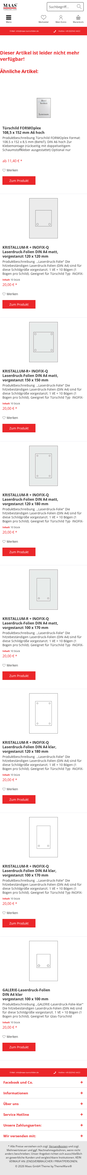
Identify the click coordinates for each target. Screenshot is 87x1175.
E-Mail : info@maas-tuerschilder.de (24, 31)
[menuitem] (78, 19)
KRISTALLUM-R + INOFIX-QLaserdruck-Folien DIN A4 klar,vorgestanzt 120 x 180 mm (29, 747)
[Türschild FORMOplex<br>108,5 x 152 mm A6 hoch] (43, 99)
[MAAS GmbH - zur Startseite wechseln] (21, 6)
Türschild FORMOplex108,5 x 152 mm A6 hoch (23, 130)
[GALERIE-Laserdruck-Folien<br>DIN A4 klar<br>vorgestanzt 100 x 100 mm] (43, 961)
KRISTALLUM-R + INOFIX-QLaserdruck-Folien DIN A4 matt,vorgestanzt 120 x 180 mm (30, 499)
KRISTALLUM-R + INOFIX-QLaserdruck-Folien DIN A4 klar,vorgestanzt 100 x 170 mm (29, 870)
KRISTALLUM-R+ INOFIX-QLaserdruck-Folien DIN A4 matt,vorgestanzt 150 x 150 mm (30, 375)
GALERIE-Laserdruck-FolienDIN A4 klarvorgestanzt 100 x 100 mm (26, 994)
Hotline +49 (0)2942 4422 (69, 31)
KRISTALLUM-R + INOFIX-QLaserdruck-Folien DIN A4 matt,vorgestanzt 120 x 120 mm (30, 252)
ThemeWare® (63, 1166)
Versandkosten (58, 1146)
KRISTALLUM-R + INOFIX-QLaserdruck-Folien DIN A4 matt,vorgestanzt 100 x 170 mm (30, 623)
